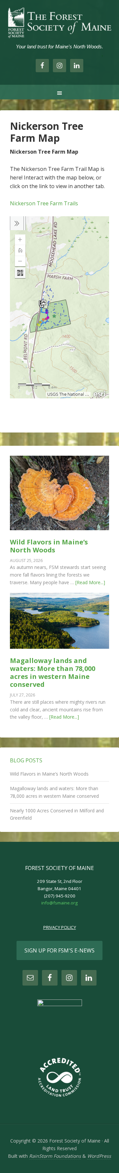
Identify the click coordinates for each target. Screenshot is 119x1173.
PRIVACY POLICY (59, 927)
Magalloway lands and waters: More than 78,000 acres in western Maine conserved (52, 672)
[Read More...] (90, 582)
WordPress (99, 1156)
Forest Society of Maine (59, 23)
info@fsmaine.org (59, 903)
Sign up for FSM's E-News (59, 950)
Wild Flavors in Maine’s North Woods (49, 545)
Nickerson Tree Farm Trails (44, 203)
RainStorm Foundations (55, 1156)
